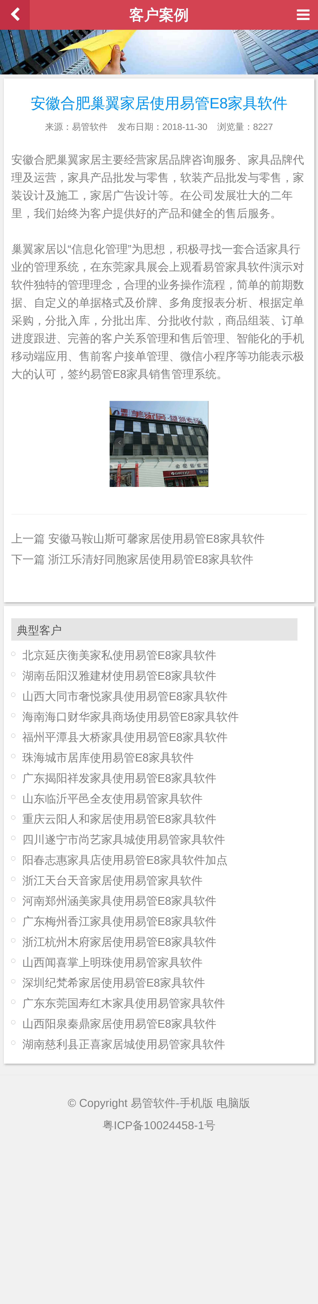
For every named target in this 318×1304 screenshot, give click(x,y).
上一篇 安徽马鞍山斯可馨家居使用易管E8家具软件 (138, 538)
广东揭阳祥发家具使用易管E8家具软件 (119, 778)
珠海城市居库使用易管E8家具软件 (108, 757)
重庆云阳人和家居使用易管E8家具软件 (119, 819)
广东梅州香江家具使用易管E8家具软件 (119, 921)
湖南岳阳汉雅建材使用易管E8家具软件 (119, 676)
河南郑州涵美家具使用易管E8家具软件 (119, 901)
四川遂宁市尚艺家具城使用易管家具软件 (123, 839)
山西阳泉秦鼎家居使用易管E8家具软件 (119, 1024)
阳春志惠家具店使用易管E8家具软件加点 (125, 860)
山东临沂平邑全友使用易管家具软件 (112, 798)
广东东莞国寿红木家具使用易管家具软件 (123, 1003)
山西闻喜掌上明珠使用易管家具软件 (112, 962)
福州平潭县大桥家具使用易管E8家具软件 (125, 737)
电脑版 (233, 1103)
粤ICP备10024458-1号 (159, 1125)
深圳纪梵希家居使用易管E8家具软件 (113, 983)
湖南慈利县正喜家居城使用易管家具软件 (123, 1044)
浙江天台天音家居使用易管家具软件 (112, 880)
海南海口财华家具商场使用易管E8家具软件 (130, 717)
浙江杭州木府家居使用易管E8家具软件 (119, 942)
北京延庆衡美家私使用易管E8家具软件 (119, 655)
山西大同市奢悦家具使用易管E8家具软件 (125, 696)
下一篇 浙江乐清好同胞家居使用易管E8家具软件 (132, 559)
